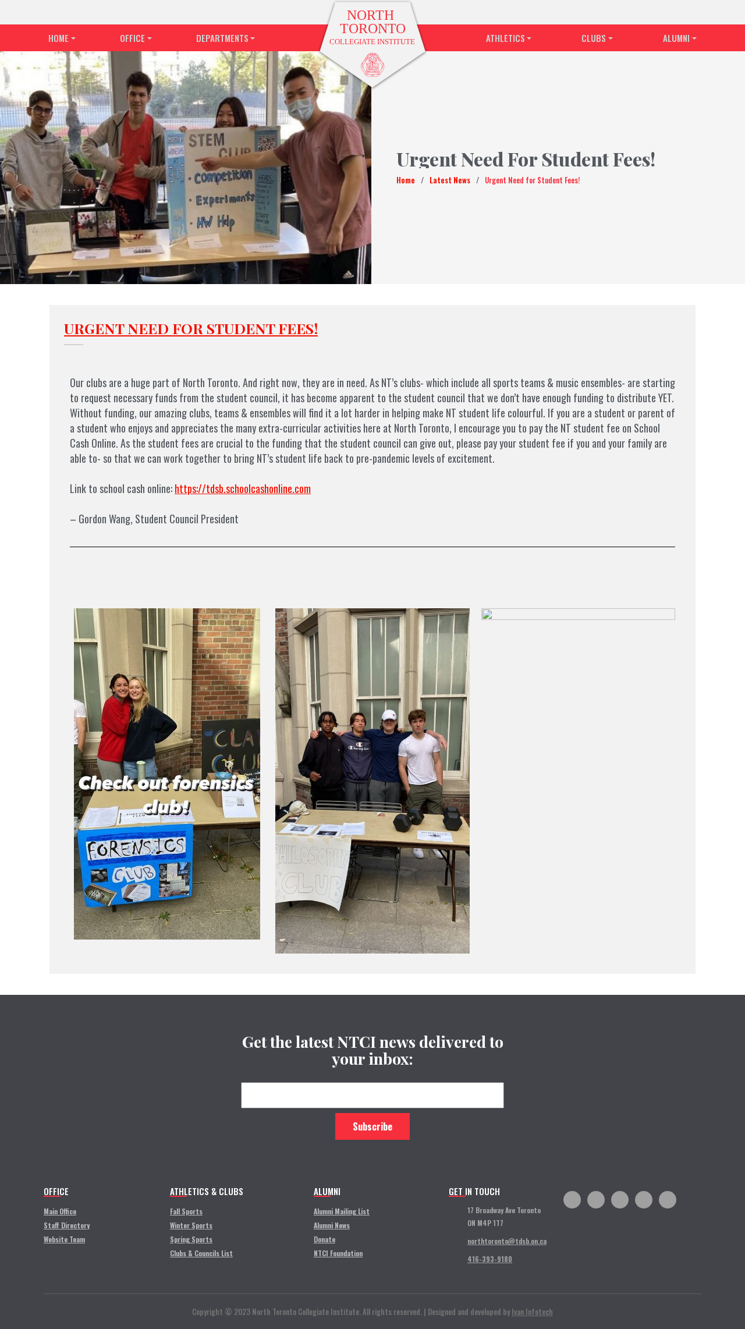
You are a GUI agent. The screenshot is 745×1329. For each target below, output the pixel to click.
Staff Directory (67, 1225)
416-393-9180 (489, 1259)
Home (58, 37)
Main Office (60, 1211)
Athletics (505, 37)
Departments (222, 37)
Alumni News (332, 1225)
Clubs (593, 37)
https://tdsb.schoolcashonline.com (243, 488)
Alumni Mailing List (342, 1211)
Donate (324, 1239)
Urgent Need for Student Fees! (191, 328)
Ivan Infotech (532, 1311)
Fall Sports (186, 1211)
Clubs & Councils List (201, 1253)
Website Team (64, 1239)
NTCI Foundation (338, 1253)
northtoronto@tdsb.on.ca (507, 1241)
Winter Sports (191, 1225)
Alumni (676, 37)
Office (132, 37)
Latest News (450, 180)
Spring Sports (191, 1239)
